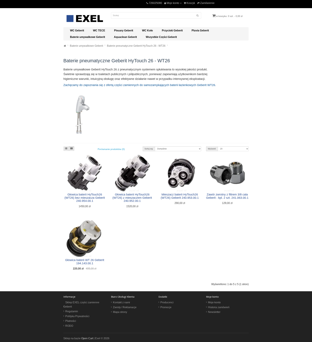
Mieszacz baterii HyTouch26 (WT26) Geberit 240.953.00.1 (180, 196)
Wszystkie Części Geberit (161, 37)
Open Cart (87, 338)
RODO (69, 325)
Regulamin (71, 311)
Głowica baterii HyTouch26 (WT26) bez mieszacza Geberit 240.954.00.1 (85, 198)
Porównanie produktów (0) (111, 149)
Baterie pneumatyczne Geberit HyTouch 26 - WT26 (136, 45)
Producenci (167, 302)
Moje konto (214, 302)
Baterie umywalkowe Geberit (87, 37)
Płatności (70, 321)
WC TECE (99, 30)
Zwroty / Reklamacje (124, 307)
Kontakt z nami (121, 302)
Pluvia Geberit (200, 30)
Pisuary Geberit (123, 30)
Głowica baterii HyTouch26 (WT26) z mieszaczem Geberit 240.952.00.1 (132, 198)
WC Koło (147, 30)
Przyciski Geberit (172, 30)
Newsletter (214, 312)
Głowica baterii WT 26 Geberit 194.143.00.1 (84, 261)
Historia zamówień (218, 307)
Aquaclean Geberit (125, 37)
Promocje (165, 307)
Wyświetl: (212, 149)
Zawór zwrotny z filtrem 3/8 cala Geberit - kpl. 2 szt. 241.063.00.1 (227, 196)
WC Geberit (77, 30)
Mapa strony (120, 312)
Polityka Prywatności (77, 316)
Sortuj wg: (148, 149)
